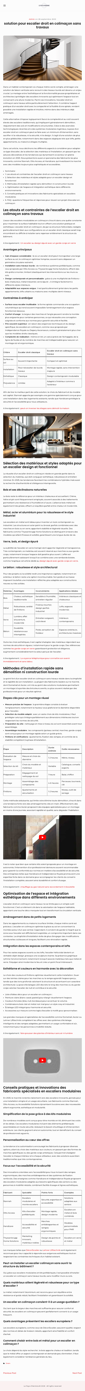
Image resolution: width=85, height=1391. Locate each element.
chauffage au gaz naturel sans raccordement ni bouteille (47, 887)
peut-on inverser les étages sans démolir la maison (44, 408)
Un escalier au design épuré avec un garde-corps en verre (48, 243)
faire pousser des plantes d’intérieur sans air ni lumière (46, 1033)
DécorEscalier (32, 1250)
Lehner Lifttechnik (51, 1250)
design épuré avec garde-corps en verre (59, 561)
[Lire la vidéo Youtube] (42, 837)
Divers (8, 1363)
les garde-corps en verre (23, 648)
